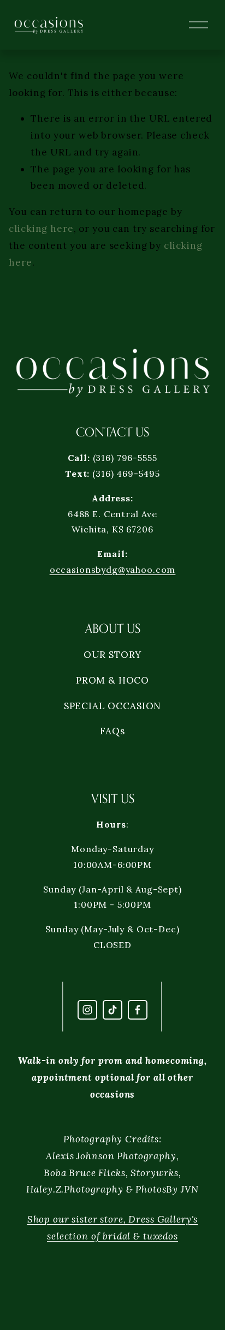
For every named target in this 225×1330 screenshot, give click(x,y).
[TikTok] (112, 1010)
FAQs (112, 731)
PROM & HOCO (112, 680)
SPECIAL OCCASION (113, 706)
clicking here (41, 229)
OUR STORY (113, 655)
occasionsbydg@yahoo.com (113, 569)
